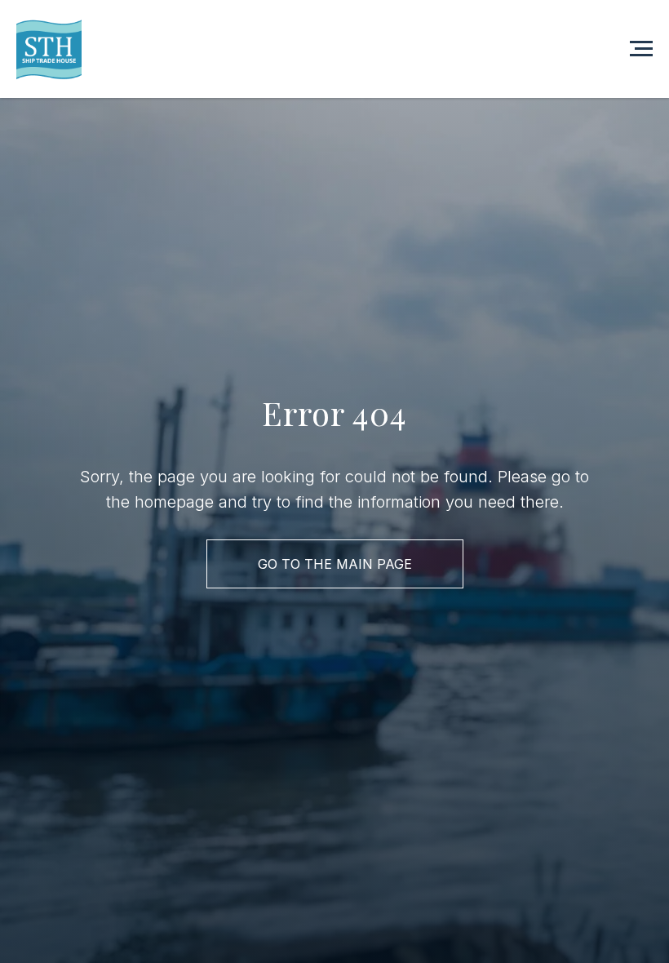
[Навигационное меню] (641, 49)
